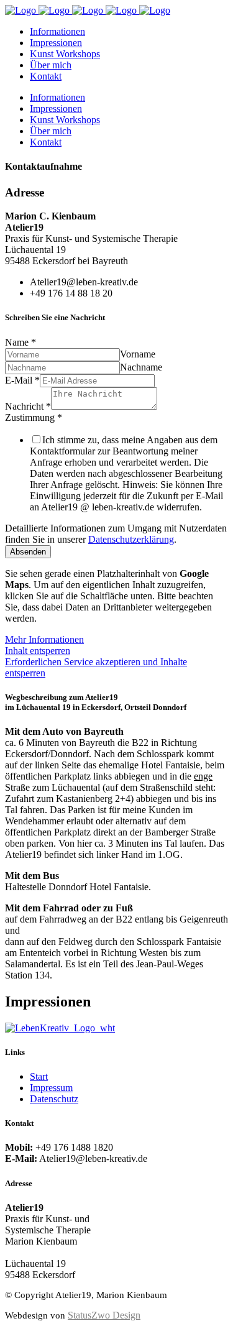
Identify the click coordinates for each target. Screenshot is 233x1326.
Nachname (141, 367)
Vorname (137, 354)
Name (20, 342)
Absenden (28, 551)
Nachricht (28, 406)
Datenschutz (54, 1098)
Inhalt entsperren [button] (37, 650)
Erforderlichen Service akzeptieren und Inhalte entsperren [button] (96, 667)
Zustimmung (33, 417)
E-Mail (22, 380)
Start (39, 1076)
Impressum (51, 1087)
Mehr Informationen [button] (44, 639)
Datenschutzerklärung (131, 539)
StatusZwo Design (104, 1315)
